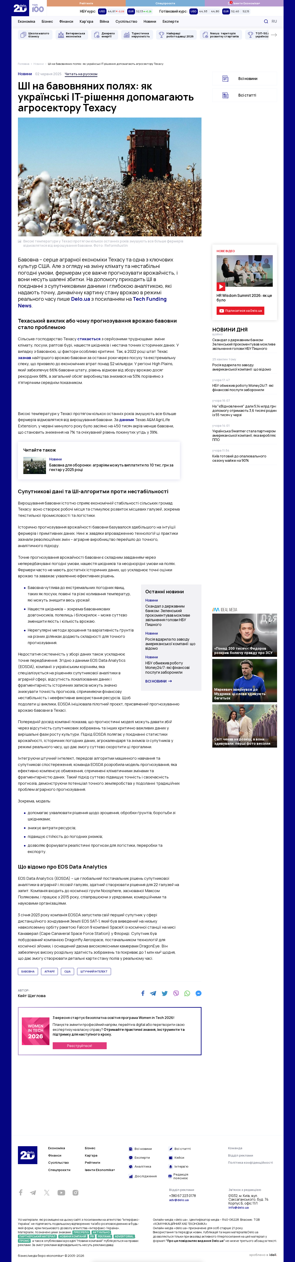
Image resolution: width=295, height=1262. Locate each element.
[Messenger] (198, 993)
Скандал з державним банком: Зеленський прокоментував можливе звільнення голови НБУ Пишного (167, 615)
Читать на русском (81, 74)
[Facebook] (143, 993)
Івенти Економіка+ (244, 3)
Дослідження (146, 1176)
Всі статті (247, 95)
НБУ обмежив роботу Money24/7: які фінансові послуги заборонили (167, 667)
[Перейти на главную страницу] (20, 8)
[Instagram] (75, 1192)
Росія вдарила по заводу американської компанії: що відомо (170, 644)
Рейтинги (86, 3)
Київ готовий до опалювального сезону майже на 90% (239, 458)
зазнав (24, 357)
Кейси (179, 1158)
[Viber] (176, 993)
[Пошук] (266, 21)
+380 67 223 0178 (182, 1196)
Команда (235, 1148)
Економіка (26, 21)
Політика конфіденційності (250, 1162)
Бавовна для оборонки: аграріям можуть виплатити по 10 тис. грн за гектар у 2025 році (111, 467)
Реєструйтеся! (79, 1045)
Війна (104, 21)
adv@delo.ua (179, 1200)
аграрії (49, 971)
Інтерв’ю (181, 1166)
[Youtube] (61, 1192)
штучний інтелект (94, 971)
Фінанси (66, 21)
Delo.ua (80, 298)
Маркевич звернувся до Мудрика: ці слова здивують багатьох (240, 693)
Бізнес (47, 21)
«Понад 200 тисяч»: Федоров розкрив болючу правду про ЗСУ (243, 650)
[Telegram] (153, 993)
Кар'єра (86, 21)
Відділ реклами (240, 1155)
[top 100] (38, 8)
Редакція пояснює (180, 1176)
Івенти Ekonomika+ (100, 1170)
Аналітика (143, 1166)
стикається (89, 338)
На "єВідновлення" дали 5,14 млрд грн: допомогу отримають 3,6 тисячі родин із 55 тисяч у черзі (244, 410)
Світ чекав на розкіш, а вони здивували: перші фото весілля (242, 741)
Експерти (171, 21)
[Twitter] (164, 993)
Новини (150, 21)
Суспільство (126, 21)
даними (126, 419)
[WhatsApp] (187, 993)
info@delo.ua (238, 1207)
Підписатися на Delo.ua (243, 311)
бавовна (28, 971)
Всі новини (156, 681)
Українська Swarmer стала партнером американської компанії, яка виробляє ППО (244, 435)
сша (67, 971)
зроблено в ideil (263, 1255)
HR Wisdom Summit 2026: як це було (244, 297)
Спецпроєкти (165, 3)
